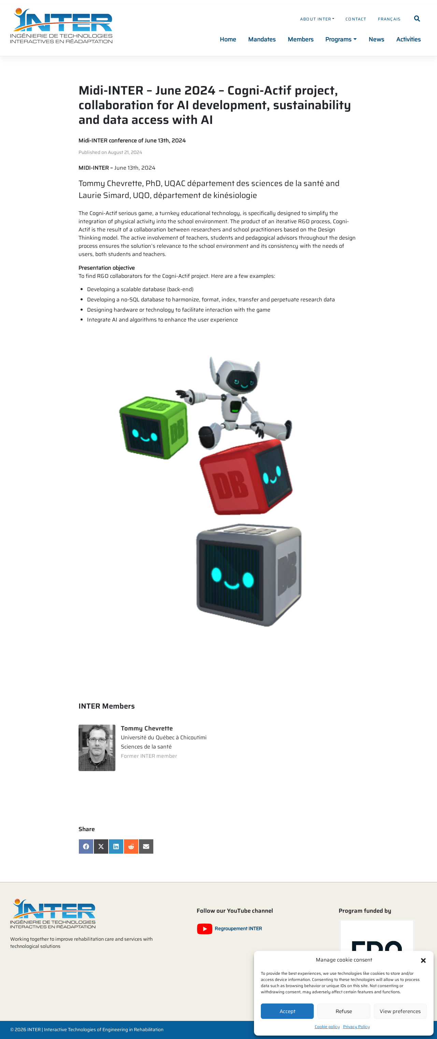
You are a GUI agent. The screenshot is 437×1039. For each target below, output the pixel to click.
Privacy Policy (356, 1026)
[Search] (417, 19)
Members (301, 39)
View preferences (400, 1011)
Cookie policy (327, 1026)
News (376, 39)
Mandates (262, 39)
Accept (287, 1011)
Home (228, 39)
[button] (423, 959)
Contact (356, 19)
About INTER (315, 19)
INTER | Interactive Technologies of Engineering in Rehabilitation (95, 1029)
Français (389, 19)
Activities (408, 39)
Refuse (344, 1011)
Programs (338, 39)
